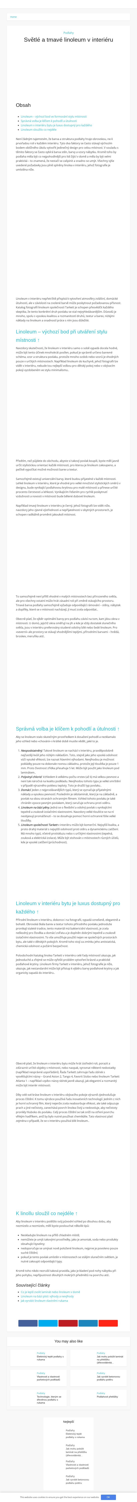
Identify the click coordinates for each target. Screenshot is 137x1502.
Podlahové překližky (107, 1396)
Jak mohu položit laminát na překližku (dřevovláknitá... (76, 1452)
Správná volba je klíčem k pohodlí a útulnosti (49, 121)
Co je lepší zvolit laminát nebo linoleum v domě (50, 1292)
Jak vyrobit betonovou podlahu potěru (77, 1481)
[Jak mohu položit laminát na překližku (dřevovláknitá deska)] (56, 1450)
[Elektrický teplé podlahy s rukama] (56, 1435)
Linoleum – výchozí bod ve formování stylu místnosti (54, 116)
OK (108, 1497)
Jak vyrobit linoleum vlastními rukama (44, 1301)
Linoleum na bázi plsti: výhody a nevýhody (47, 1296)
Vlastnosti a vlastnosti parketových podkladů (77, 1466)
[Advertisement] (68, 72)
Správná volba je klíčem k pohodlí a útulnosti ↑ (68, 729)
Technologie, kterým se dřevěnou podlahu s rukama (49, 1399)
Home (13, 16)
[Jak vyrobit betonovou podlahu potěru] (56, 1481)
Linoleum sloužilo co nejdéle (38, 129)
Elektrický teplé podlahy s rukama (75, 1435)
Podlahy (68, 33)
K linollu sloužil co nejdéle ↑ (47, 1213)
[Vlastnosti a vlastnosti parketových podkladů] (56, 1466)
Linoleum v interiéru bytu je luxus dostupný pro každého (56, 125)
